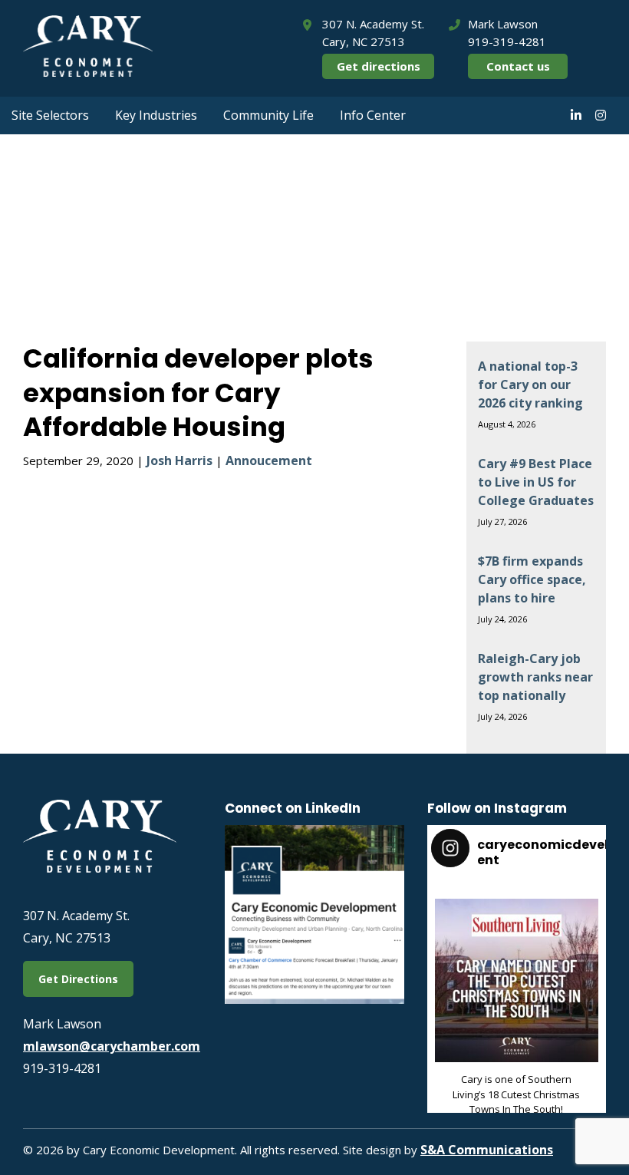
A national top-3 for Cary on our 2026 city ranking (530, 384)
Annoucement (269, 460)
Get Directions (78, 979)
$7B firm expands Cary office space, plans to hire (532, 579)
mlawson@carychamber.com (111, 1046)
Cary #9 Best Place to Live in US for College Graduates (536, 482)
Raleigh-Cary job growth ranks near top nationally (535, 677)
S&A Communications (486, 1149)
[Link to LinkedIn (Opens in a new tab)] (314, 999)
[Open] (516, 980)
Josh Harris (179, 460)
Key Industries (156, 115)
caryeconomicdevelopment (514, 911)
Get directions (378, 66)
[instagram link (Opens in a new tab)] (600, 115)
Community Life (268, 115)
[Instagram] (583, 1048)
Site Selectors (50, 115)
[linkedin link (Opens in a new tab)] (576, 115)
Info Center (373, 115)
